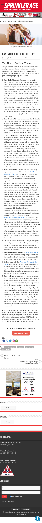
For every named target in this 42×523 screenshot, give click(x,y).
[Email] (16, 340)
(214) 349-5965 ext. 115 (8, 453)
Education (10, 21)
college (20, 347)
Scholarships (6, 349)
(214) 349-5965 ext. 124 (8, 462)
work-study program (32, 252)
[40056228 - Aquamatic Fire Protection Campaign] (21, 383)
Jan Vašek (20, 46)
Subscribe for (21, 333)
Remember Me (16, 496)
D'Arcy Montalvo (6, 451)
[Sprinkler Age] (21, 6)
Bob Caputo (4, 460)
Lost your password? (8, 501)
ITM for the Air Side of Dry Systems (12, 356)
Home (4, 21)
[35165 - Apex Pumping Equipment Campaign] (21, 15)
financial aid (29, 347)
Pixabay (29, 46)
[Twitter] (7, 340)
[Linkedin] (10, 340)
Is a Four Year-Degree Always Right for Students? (29, 362)
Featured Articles (25, 58)
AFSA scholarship (10, 347)
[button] (37, 518)
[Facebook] (3, 340)
